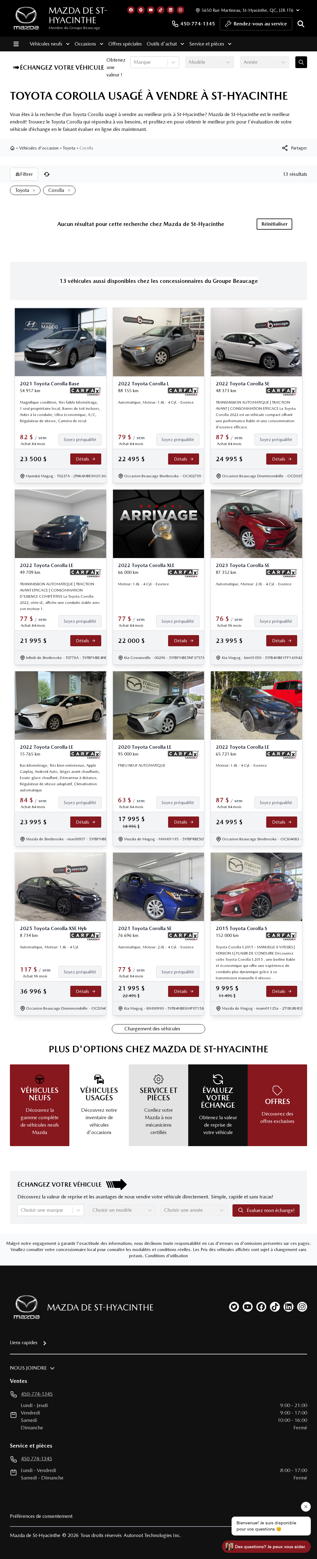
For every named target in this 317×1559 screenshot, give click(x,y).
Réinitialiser (275, 224)
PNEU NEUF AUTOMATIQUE (141, 765)
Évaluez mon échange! (271, 1210)
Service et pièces (206, 44)
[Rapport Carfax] (85, 392)
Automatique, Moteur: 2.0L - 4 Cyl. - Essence (254, 584)
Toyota (69, 147)
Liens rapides (23, 1342)
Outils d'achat (162, 44)
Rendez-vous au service (260, 24)
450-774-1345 (197, 24)
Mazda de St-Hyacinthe (78, 15)
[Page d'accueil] (13, 147)
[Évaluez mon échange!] (301, 62)
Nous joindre (28, 1368)
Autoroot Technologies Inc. (152, 1535)
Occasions (85, 44)
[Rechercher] (301, 24)
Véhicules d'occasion (39, 147)
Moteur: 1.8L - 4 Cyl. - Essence (143, 584)
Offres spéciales (125, 44)
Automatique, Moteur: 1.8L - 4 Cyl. (49, 947)
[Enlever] (32, 190)
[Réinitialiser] (46, 174)
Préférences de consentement (41, 1516)
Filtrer (26, 174)
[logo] (26, 18)
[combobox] (134, 62)
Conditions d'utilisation (166, 1255)
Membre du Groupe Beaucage (74, 28)
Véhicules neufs (46, 44)
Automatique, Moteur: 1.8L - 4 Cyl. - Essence (156, 402)
